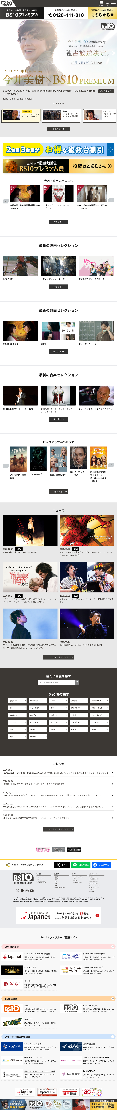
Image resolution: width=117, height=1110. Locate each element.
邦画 (56, 883)
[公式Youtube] (32, 890)
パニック (13, 722)
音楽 (56, 885)
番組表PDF (57, 879)
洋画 (56, 881)
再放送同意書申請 (94, 879)
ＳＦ (11, 708)
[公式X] (17, 890)
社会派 (73, 729)
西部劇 (94, 729)
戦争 (11, 729)
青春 (11, 736)
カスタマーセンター (94, 885)
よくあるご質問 (93, 883)
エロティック (14, 715)
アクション (75, 701)
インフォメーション (77, 882)
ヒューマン (34, 722)
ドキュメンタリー (98, 715)
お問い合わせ (93, 877)
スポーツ (54, 715)
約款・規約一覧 (93, 881)
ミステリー (95, 722)
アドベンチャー (76, 708)
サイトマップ (93, 889)
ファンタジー (76, 722)
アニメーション (97, 708)
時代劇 (32, 729)
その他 (73, 715)
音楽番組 (33, 736)
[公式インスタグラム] (27, 890)
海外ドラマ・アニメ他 (60, 887)
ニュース (75, 880)
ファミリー (54, 722)
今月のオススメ (41, 877)
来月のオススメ (41, 879)
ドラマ (53, 701)
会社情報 (92, 891)
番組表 (56, 877)
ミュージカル (35, 708)
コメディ (33, 715)
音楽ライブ (13, 701)
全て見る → (58, 222)
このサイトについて (94, 887)
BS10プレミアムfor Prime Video (42, 881)
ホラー (53, 708)
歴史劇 (53, 729)
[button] (3, 53)
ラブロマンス (96, 701)
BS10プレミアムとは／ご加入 (78, 877)
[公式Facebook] (22, 890)
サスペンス (34, 701)
